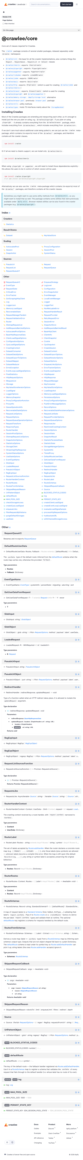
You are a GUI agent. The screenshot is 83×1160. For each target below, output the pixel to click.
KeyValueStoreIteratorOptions (18, 387)
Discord (51, 1128)
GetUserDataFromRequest (54, 460)
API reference (39, 1138)
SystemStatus (49, 253)
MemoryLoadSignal (14, 308)
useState (9, 519)
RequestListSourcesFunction (17, 476)
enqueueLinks (11, 509)
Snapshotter (11, 253)
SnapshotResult (50, 437)
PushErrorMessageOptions (55, 404)
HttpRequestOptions (14, 377)
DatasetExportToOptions (16, 358)
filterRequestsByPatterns (16, 512)
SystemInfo (48, 450)
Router (9, 322)
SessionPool (49, 250)
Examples (37, 1133)
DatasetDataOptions (14, 354)
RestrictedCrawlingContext (55, 427)
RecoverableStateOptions (16, 410)
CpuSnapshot (49, 344)
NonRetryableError (51, 308)
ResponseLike (49, 423)
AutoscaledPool (12, 247)
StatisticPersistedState (53, 440)
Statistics (10, 224)
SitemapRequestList (14, 325)
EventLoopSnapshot (52, 371)
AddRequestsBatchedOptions (18, 328)
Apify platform (71, 1128)
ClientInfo (48, 335)
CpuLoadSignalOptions (15, 344)
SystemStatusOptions (15, 453)
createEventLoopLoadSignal (55, 506)
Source (47, 489)
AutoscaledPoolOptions (15, 331)
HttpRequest (49, 374)
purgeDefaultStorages (15, 516)
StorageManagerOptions (54, 446)
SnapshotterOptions (14, 440)
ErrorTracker (11, 295)
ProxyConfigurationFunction (17, 400)
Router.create (39, 915)
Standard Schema (34, 912)
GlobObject (48, 463)
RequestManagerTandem (16, 315)
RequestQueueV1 (13, 271)
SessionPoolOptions (14, 433)
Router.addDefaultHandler (61, 944)
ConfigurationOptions (15, 341)
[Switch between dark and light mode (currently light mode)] (9, 1142)
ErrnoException (12, 368)
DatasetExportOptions (53, 354)
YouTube (51, 1143)
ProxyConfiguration (52, 247)
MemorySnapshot (13, 397)
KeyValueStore (50, 235)
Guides (36, 1128)
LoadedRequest (12, 466)
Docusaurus (70, 1133)
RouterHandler (12, 430)
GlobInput (10, 463)
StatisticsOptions (13, 443)
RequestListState (51, 414)
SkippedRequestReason (15, 489)
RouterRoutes (11, 483)
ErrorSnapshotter (51, 292)
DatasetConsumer (13, 351)
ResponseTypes (12, 427)
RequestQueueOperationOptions (19, 420)
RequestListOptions (14, 414)
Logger (47, 302)
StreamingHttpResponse (16, 450)
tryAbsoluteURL (50, 516)
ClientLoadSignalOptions (16, 338)
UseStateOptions (13, 456)
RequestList (11, 268)
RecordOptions (50, 407)
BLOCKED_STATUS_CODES (55, 493)
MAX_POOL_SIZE (13, 499)
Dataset (9, 235)
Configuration (49, 289)
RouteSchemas (50, 483)
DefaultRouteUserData (53, 456)
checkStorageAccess (14, 502)
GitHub (68, 1138)
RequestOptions (12, 417)
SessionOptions (50, 430)
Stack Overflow (53, 1133)
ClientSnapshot (50, 338)
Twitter (50, 1138)
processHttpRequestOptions (55, 512)
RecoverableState (13, 312)
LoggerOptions (12, 394)
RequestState (11, 289)
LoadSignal (10, 391)
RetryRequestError (51, 318)
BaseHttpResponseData (16, 335)
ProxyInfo (10, 404)
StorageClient (11, 446)
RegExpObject (50, 473)
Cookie (47, 341)
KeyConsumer (49, 384)
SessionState (49, 433)
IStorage (9, 384)
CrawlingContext (13, 348)
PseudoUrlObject (13, 469)
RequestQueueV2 (13, 282)
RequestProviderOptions (54, 417)
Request (47, 264)
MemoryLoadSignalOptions (55, 394)
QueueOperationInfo (14, 407)
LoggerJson (11, 305)
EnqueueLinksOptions (53, 364)
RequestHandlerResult (53, 312)
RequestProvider (51, 315)
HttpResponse (50, 377)
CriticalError (11, 292)
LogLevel (48, 285)
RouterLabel (49, 479)
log (45, 496)
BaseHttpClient (50, 331)
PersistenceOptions (52, 397)
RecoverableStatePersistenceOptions (59, 410)
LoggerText (48, 305)
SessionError (49, 322)
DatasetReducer (12, 364)
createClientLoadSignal (53, 502)
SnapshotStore (50, 325)
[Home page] (4, 12)
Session (9, 250)
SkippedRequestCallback (54, 486)
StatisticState (49, 443)
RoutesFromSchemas (14, 486)
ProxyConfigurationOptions (55, 400)
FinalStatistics (12, 374)
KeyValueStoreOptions (53, 387)
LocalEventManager (52, 298)
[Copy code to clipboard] (78, 143)
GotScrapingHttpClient (15, 298)
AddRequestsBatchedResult (55, 328)
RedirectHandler (50, 469)
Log (7, 302)
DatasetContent (50, 351)
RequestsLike (49, 476)
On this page (8, 30)
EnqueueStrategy (51, 282)
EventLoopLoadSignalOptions (18, 371)
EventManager (50, 295)
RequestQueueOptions (53, 420)
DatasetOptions (50, 361)
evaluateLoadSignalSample (55, 509)
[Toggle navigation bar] (77, 4)
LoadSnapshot (50, 391)
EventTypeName (12, 460)
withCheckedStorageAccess (55, 519)
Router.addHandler (36, 848)
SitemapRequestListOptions (17, 437)
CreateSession (50, 348)
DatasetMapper (12, 361)
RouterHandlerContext (15, 479)
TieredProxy (49, 453)
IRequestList (11, 381)
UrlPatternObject (13, 493)
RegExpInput (11, 473)
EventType (10, 285)
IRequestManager (51, 381)
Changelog (38, 1143)
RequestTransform (13, 423)
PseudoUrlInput (50, 466)
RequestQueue (50, 268)
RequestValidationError (15, 318)
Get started (66, 4)
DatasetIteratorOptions (53, 358)
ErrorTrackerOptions (52, 368)
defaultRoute (11, 496)
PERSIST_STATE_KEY (52, 499)
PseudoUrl (10, 264)
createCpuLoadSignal (15, 506)
